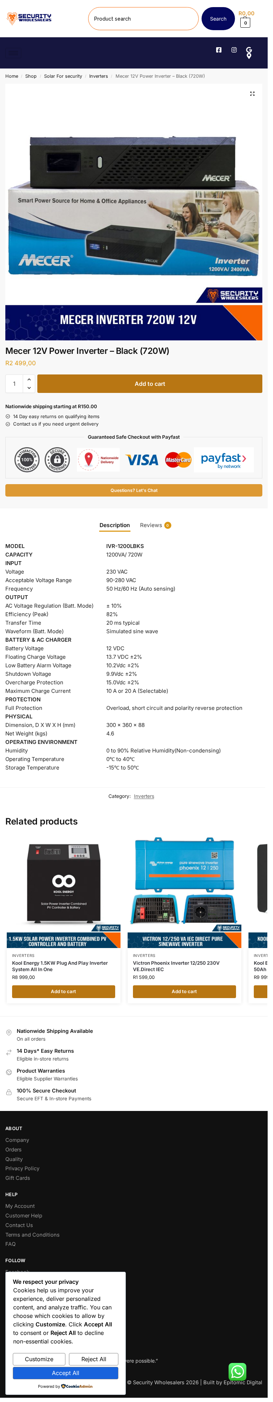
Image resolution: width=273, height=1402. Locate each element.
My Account (20, 1206)
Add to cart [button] (63, 991)
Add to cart (150, 383)
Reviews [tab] (154, 525)
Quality (14, 1159)
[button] (250, 19)
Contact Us (19, 1225)
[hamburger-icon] (13, 53)
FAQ (10, 1244)
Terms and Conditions (32, 1235)
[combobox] (143, 18)
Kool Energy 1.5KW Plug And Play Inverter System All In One (60, 966)
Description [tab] (115, 525)
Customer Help (23, 1215)
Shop (31, 76)
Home (11, 76)
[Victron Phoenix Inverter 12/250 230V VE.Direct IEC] (184, 891)
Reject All (93, 1359)
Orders (13, 1149)
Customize (39, 1359)
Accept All (65, 1372)
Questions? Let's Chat (134, 490)
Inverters (98, 76)
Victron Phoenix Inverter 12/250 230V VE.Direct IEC (176, 966)
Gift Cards (17, 1178)
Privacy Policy (22, 1168)
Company (17, 1140)
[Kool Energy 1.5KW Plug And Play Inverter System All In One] (64, 891)
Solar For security (63, 76)
